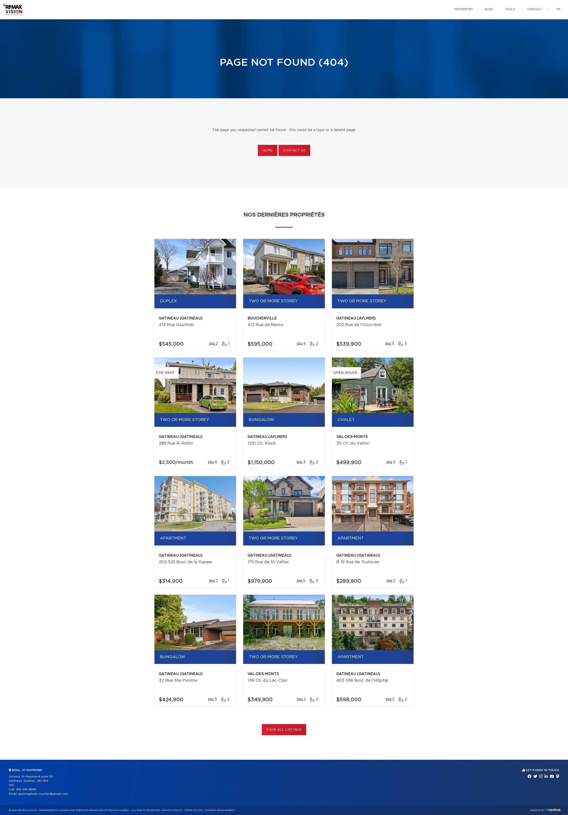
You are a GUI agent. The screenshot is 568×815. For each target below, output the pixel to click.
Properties (463, 9)
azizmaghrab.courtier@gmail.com (43, 794)
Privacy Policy (172, 810)
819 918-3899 (26, 789)
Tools (510, 9)
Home (267, 150)
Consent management (220, 810)
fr (558, 9)
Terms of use (193, 810)
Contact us (294, 150)
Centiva (553, 809)
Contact (534, 9)
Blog (489, 9)
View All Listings (284, 729)
